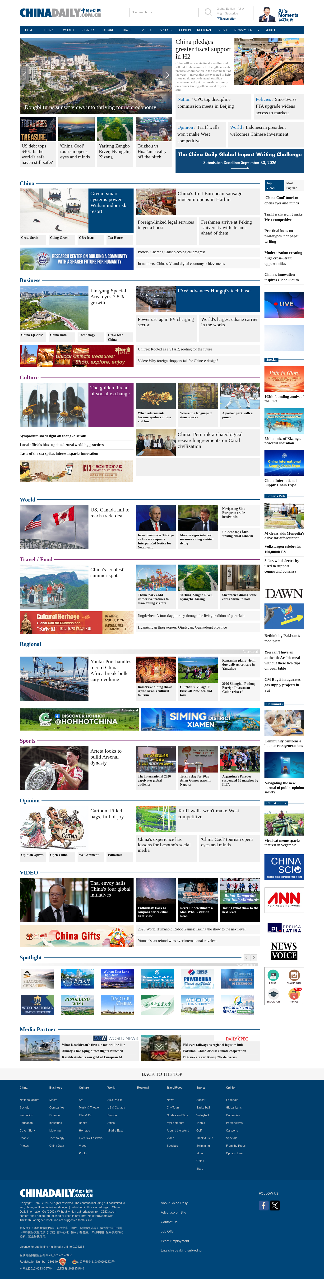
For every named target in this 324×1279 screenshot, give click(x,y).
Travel (28, 559)
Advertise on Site (173, 1212)
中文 (219, 13)
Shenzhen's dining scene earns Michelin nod (239, 597)
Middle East (115, 1130)
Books (83, 1123)
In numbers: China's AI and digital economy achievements (181, 264)
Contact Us (169, 1222)
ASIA (241, 8)
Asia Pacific (114, 1100)
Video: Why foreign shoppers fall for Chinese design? (178, 361)
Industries (55, 1123)
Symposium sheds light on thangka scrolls (53, 436)
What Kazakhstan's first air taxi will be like (93, 1045)
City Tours (173, 1107)
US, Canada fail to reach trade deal (110, 513)
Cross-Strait (29, 237)
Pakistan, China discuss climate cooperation (214, 1051)
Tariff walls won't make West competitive (198, 133)
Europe (112, 1115)
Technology (87, 335)
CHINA (48, 30)
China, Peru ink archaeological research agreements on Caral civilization (210, 440)
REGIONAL (204, 30)
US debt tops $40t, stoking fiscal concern (237, 534)
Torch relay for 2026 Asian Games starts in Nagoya (195, 780)
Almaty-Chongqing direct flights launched (92, 1051)
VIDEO (146, 30)
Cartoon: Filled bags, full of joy (107, 813)
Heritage (84, 1130)
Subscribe (231, 13)
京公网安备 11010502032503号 (96, 1261)
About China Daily (174, 1203)
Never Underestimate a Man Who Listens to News (196, 912)
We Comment (89, 855)
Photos (24, 1145)
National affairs (29, 1100)
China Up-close (32, 335)
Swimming (203, 1145)
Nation (183, 99)
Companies (56, 1107)
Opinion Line (234, 1153)
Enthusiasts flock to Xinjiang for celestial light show (153, 912)
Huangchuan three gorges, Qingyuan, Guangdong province (182, 627)
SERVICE (224, 30)
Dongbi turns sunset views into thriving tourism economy (90, 107)
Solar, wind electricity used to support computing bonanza (281, 566)
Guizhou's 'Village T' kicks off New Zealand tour (196, 691)
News (170, 1100)
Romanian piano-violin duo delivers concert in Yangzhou (238, 664)
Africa (111, 1123)
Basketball (203, 1107)
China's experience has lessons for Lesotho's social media (164, 845)
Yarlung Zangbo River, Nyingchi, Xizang (196, 597)
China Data (58, 335)
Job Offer (168, 1231)
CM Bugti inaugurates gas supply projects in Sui (282, 684)
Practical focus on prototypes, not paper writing (281, 236)
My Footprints (175, 1123)
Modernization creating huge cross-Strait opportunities (283, 258)
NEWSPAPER (243, 30)
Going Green (59, 237)
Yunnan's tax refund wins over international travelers (177, 941)
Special (271, 359)
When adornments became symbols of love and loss (154, 417)
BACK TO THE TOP (162, 1074)
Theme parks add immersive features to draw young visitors (153, 599)
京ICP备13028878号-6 (70, 1268)
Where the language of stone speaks (196, 415)
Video (83, 1145)
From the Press (235, 1145)
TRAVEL (126, 30)
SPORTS (165, 30)
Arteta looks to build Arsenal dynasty (106, 757)
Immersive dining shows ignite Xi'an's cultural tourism (155, 691)
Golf (199, 1130)
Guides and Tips (177, 1115)
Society (24, 1107)
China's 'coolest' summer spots (107, 572)
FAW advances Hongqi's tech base (214, 291)
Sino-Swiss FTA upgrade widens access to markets (276, 106)
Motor (200, 1153)
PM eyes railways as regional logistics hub (213, 1045)
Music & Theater (89, 1107)
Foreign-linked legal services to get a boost (166, 224)
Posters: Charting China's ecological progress (171, 252)
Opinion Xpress (32, 855)
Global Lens (234, 1107)
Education (26, 1123)
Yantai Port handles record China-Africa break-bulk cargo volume (110, 670)
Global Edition (226, 8)
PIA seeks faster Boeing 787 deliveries (209, 1057)
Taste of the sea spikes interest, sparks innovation (59, 453)
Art (81, 1100)
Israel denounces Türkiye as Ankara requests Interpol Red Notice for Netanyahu (156, 541)
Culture (29, 377)
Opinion (185, 127)
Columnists (274, 704)
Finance (54, 1115)
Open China (59, 855)
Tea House (115, 237)
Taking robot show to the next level (240, 910)
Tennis (200, 1123)
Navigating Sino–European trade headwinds (234, 513)
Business (30, 280)
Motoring (55, 1130)
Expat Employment (175, 1241)
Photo (83, 1153)
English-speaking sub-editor (182, 1250)
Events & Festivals (90, 1138)
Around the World (178, 1130)
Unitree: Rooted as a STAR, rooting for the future (175, 349)
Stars (199, 1168)
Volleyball (202, 1115)
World (236, 127)
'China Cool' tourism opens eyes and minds (227, 842)
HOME (29, 30)
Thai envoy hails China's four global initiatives (110, 889)
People (24, 1138)
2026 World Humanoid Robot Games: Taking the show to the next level (191, 929)
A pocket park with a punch (237, 415)
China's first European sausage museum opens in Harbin (210, 196)
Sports (27, 741)
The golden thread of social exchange (110, 390)
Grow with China (115, 337)
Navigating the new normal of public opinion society (284, 787)
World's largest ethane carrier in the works (229, 322)
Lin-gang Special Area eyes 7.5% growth (108, 296)
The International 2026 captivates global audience (154, 780)
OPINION (185, 30)
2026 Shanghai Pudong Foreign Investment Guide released (238, 688)
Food (46, 559)
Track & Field (204, 1138)
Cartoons (232, 1130)
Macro (53, 1100)
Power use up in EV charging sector (166, 322)
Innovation (26, 1115)
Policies (263, 99)
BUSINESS (88, 30)
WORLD (68, 30)
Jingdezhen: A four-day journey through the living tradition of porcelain (191, 616)
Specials (172, 1145)
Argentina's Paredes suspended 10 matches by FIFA (240, 780)
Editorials (115, 855)
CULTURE (107, 30)
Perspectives (234, 1123)
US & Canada (116, 1107)
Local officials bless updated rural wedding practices (62, 445)
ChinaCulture (276, 803)
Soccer (200, 1100)
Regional (30, 644)
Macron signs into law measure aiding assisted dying (196, 539)
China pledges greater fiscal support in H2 (203, 49)
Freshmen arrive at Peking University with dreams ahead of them (226, 227)
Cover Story (27, 1130)
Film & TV (85, 1115)
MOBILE (270, 30)
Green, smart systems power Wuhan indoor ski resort (109, 202)
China (27, 183)
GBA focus (86, 237)
